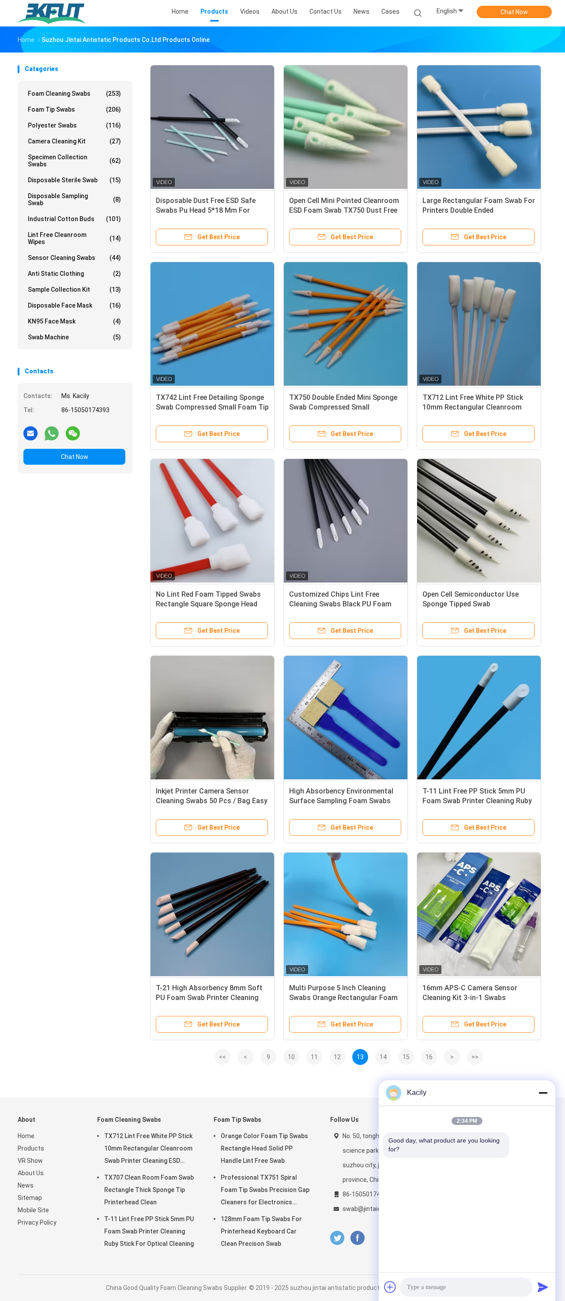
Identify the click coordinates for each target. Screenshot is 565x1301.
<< (222, 1056)
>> (474, 1056)
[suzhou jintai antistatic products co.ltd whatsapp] (52, 433)
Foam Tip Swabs (74, 109)
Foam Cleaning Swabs (74, 93)
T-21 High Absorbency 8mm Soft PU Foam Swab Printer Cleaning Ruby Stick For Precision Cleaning (210, 997)
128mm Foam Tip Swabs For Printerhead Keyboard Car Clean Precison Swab (261, 1231)
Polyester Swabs (74, 125)
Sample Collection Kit (74, 289)
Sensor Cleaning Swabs (74, 257)
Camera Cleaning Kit (74, 141)
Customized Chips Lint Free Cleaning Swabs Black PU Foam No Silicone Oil (340, 604)
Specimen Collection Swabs (74, 161)
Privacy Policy (37, 1222)
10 (291, 1056)
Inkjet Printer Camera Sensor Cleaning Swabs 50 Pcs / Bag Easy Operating (211, 801)
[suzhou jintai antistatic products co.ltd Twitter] (337, 1238)
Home (26, 1135)
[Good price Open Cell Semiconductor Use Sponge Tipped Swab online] (479, 521)
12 (337, 1056)
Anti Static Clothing (74, 273)
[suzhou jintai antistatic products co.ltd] (52, 13)
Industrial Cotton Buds (74, 218)
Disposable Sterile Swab (74, 180)
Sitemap (30, 1197)
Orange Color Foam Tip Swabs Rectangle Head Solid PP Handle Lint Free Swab (264, 1148)
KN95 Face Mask (74, 321)
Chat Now (514, 11)
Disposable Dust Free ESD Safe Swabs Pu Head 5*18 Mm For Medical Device (206, 210)
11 (314, 1056)
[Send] (543, 1287)
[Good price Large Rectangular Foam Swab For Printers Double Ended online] (479, 127)
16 (429, 1056)
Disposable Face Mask (74, 305)
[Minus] (543, 1092)
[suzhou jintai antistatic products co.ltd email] (30, 433)
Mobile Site (33, 1210)
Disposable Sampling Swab (74, 199)
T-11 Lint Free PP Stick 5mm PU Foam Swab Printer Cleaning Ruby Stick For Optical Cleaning (477, 801)
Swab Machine (74, 337)
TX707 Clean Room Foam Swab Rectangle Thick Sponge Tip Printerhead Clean (149, 1190)
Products (31, 1148)
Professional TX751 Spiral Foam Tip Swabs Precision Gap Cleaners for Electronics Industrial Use (265, 1191)
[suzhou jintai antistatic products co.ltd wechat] (73, 433)
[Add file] (390, 1287)
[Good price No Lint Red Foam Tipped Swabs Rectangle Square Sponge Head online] (212, 521)
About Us (31, 1173)
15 (406, 1056)
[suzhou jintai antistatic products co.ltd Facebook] (357, 1238)
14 (383, 1056)
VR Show (30, 1160)
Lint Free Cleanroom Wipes (74, 238)
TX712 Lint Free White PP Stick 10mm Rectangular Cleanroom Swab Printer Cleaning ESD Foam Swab (148, 1149)
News (26, 1185)
